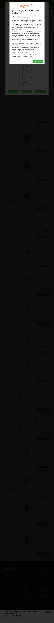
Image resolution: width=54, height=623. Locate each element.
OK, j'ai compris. (38, 61)
